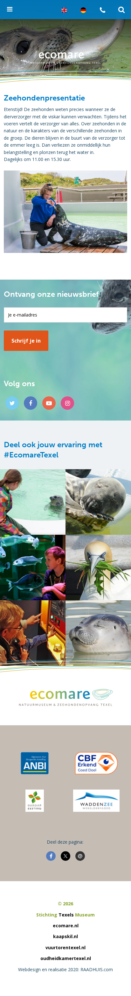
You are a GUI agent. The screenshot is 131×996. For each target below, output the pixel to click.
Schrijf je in (26, 340)
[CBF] (96, 763)
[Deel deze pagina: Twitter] (65, 856)
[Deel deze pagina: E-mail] (80, 856)
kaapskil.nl (65, 936)
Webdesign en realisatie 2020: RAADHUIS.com (65, 969)
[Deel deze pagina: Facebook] (51, 856)
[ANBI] (34, 763)
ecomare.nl (66, 926)
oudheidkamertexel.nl (65, 958)
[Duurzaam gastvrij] (34, 800)
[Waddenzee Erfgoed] (96, 800)
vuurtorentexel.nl (65, 947)
